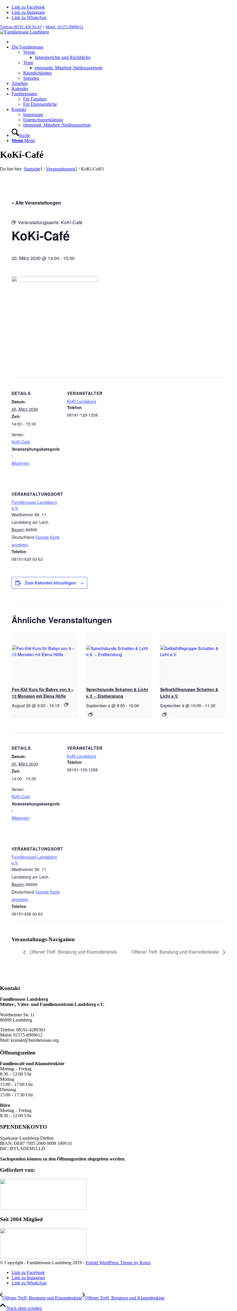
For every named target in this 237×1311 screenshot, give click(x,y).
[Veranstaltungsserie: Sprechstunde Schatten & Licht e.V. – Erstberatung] (90, 714)
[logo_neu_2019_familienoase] (24, 31)
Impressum (33, 114)
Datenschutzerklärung (43, 119)
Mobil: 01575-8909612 (64, 27)
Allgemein (20, 463)
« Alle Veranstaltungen (36, 202)
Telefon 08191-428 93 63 (21, 27)
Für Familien (35, 98)
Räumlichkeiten (37, 72)
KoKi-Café (21, 442)
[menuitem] (124, 41)
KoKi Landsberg (81, 401)
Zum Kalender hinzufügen (50, 583)
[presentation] (44, 657)
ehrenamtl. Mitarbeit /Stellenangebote (57, 124)
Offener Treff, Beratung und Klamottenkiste (73, 951)
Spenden (31, 78)
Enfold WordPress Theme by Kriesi (118, 1262)
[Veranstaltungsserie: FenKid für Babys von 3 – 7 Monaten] (66, 704)
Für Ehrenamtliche (40, 104)
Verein (29, 52)
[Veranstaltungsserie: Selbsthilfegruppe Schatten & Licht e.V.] (164, 714)
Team (28, 62)
